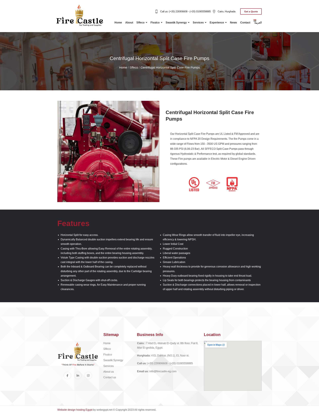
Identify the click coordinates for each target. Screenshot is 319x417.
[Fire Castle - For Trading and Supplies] (79, 15)
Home (123, 67)
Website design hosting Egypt (74, 409)
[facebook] (67, 375)
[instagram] (88, 375)
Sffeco (134, 67)
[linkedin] (78, 375)
